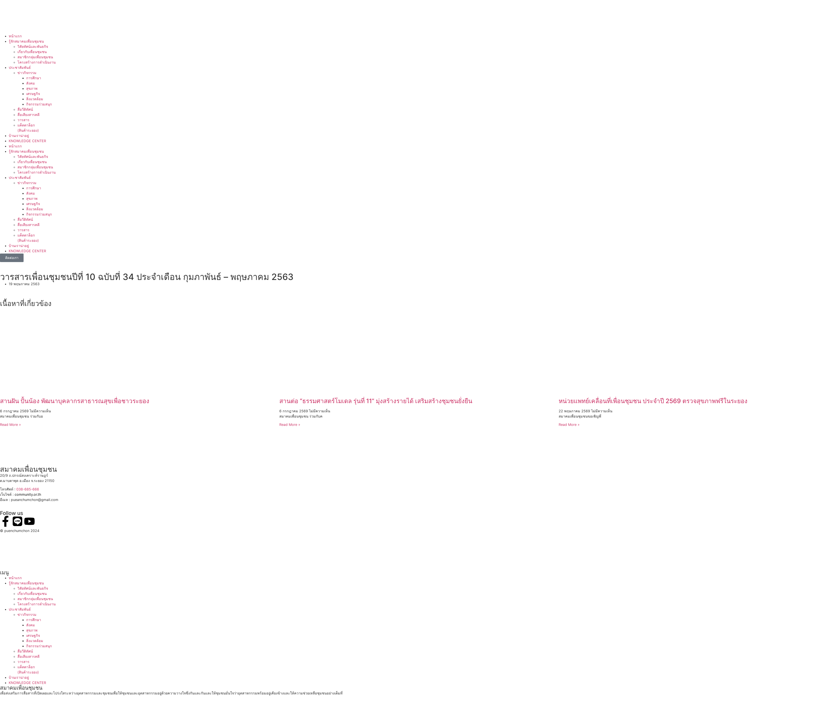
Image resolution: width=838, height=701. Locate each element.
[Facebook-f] (5, 521)
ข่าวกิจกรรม (26, 73)
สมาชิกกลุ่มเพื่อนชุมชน (35, 57)
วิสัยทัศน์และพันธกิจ (32, 46)
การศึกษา (33, 78)
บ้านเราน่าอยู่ (19, 135)
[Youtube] (29, 521)
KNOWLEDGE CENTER (27, 141)
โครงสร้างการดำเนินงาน (36, 62)
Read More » (10, 424)
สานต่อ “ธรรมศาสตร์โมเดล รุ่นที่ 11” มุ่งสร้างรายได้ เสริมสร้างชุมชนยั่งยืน (375, 401)
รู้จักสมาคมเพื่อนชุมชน (26, 41)
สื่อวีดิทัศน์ (25, 109)
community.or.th (28, 494)
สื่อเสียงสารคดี (28, 114)
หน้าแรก (15, 36)
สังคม (30, 83)
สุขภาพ (32, 88)
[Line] (17, 521)
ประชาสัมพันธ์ (20, 67)
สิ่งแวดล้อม (34, 99)
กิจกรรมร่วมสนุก (39, 104)
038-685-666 (27, 489)
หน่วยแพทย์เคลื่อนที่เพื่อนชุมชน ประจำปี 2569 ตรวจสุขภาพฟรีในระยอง (653, 401)
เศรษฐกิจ (33, 94)
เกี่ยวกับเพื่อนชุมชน (32, 52)
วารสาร (23, 120)
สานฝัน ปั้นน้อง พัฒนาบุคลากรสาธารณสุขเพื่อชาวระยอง (74, 401)
